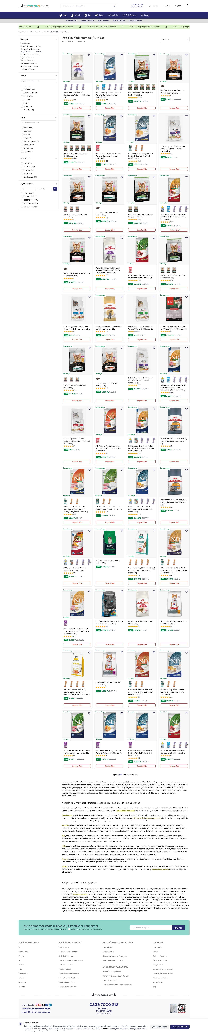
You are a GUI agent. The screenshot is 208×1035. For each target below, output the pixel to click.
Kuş (89, 15)
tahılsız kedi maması (160, 869)
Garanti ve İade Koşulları (163, 969)
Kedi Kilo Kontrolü (110, 980)
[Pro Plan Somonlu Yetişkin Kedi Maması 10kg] (109, 360)
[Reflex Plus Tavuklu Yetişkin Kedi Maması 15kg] (109, 543)
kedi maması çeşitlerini (125, 810)
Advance (22, 982)
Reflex (21, 965)
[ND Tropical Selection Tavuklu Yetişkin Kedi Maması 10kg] (77, 543)
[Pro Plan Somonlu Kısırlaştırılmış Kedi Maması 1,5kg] (142, 189)
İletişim (155, 952)
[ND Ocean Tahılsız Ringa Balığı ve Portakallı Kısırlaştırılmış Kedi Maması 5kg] (109, 128)
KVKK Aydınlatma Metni (163, 973)
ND (63, 836)
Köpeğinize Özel (87, 21)
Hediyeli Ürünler (135, 21)
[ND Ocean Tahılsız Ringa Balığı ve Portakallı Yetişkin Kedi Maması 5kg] (109, 725)
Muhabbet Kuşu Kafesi (112, 971)
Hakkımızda (157, 947)
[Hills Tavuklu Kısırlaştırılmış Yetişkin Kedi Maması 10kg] (174, 604)
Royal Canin (67, 815)
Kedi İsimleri (107, 947)
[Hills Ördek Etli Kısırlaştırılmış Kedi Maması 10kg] (109, 665)
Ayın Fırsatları (103, 21)
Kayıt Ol (178, 6)
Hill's (20, 969)
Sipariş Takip (153, 6)
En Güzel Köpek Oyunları (113, 960)
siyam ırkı (157, 818)
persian (149, 818)
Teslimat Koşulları (160, 956)
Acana (65, 859)
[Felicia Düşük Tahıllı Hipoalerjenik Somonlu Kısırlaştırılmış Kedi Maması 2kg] (174, 128)
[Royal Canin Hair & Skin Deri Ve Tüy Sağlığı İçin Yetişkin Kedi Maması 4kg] (174, 421)
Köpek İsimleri (108, 952)
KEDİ (30, 32)
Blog (146, 15)
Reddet (106, 1028)
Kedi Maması (39, 32)
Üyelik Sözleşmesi (160, 960)
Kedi (65, 15)
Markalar (114, 15)
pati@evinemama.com (36, 1012)
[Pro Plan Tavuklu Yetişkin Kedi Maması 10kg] (109, 189)
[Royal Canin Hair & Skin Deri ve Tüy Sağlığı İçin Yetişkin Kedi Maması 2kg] (174, 482)
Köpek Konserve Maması (69, 973)
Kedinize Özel (71, 21)
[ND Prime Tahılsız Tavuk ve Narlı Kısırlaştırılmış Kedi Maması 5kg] (142, 250)
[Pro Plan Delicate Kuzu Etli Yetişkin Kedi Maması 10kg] (77, 250)
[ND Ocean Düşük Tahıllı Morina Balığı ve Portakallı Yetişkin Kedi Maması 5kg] (142, 725)
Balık (101, 15)
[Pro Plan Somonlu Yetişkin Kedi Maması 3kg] (77, 189)
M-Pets (22, 987)
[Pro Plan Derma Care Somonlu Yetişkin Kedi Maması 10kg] (174, 67)
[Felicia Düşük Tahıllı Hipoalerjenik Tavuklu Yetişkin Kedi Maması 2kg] (142, 309)
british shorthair (138, 818)
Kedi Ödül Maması (66, 956)
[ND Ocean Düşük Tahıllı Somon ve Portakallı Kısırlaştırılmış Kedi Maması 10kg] (109, 67)
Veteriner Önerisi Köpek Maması (116, 976)
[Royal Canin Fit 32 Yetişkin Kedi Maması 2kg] (142, 604)
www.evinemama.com (36, 1008)
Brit (20, 960)
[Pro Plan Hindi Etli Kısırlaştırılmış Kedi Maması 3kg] (174, 250)
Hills (64, 846)
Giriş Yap (166, 6)
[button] (123, 87)
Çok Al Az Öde (119, 21)
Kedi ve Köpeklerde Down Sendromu (117, 985)
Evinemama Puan (160, 978)
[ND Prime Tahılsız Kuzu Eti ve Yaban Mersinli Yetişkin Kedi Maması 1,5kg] (109, 482)
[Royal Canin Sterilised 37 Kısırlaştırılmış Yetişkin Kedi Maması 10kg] (77, 67)
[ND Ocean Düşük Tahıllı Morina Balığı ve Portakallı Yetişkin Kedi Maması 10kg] (142, 482)
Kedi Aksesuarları (66, 965)
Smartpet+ (23, 973)
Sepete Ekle (77, 108)
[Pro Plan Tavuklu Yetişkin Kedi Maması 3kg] (77, 360)
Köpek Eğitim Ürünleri (67, 987)
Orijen (64, 866)
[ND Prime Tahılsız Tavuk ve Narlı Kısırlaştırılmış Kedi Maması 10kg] (174, 725)
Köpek (77, 15)
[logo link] (33, 5)
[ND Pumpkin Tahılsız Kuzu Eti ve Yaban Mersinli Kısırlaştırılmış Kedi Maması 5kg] (109, 421)
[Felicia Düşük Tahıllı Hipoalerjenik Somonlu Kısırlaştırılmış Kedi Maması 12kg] (142, 360)
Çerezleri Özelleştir (159, 1027)
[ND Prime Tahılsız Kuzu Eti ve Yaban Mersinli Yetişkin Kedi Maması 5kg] (77, 725)
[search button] (114, 6)
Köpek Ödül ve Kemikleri (68, 978)
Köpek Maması (65, 969)
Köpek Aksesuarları (66, 982)
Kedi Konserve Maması (68, 952)
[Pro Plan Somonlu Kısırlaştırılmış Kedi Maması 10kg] (142, 67)
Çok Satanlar (131, 15)
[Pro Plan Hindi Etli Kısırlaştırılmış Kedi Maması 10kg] (77, 128)
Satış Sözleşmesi (159, 965)
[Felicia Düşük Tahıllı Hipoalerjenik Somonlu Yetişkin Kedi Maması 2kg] (77, 309)
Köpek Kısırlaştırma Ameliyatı (115, 956)
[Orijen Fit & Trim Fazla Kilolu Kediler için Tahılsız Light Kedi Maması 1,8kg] (174, 309)
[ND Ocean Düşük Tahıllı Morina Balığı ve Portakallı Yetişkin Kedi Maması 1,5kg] (174, 665)
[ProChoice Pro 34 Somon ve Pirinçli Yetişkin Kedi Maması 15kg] (109, 604)
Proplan (65, 825)
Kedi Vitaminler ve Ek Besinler (71, 960)
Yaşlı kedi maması (80, 894)
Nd (20, 947)
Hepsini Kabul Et (180, 1027)
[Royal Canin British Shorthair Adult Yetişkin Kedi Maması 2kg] (109, 309)
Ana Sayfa (22, 32)
